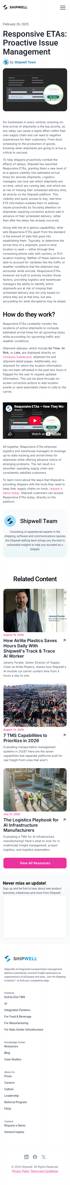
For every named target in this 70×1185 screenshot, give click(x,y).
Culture (9, 1089)
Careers (9, 1082)
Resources (11, 1046)
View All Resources (35, 863)
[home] (15, 7)
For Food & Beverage (17, 1016)
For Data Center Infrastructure (23, 1029)
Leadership (11, 1095)
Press (8, 1076)
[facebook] (35, 1157)
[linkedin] (26, 1157)
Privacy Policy (21, 1171)
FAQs (7, 1108)
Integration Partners (17, 1010)
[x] (43, 1157)
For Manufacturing (16, 1023)
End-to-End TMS (14, 997)
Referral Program (15, 1102)
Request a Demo (14, 1125)
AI (5, 1003)
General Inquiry (14, 1132)
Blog (7, 1053)
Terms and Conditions (44, 1171)
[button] (63, 7)
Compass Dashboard (17, 357)
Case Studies (12, 1059)
